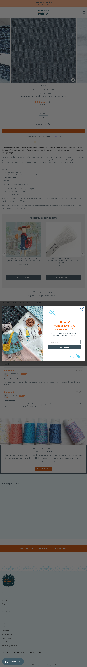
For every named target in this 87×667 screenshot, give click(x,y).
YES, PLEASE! (64, 347)
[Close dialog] (82, 308)
